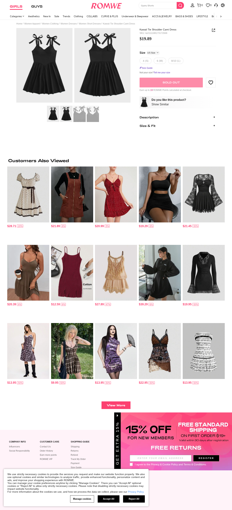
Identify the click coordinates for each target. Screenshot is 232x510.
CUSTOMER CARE (49, 442)
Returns (74, 451)
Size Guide (76, 467)
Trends (66, 16)
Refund (74, 455)
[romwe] (106, 5)
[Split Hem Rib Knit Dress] (72, 273)
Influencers (14, 446)
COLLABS (92, 16)
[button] (211, 82)
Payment (75, 463)
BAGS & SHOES (184, 16)
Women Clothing (50, 23)
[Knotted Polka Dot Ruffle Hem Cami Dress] (116, 194)
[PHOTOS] (73, 66)
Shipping (75, 446)
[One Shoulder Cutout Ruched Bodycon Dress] (160, 194)
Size (147, 52)
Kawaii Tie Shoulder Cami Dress (158, 29)
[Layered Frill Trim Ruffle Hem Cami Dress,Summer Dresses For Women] (28, 273)
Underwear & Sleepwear (135, 16)
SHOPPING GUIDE (80, 442)
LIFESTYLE (202, 16)
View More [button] (116, 405)
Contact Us (45, 446)
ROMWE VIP (46, 459)
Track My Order (78, 459)
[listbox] (192, 5)
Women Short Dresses (90, 23)
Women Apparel (32, 23)
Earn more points (48, 455)
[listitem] (28, 204)
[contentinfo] (11, 226)
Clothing (78, 16)
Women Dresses (69, 23)
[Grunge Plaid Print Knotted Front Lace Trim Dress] (72, 351)
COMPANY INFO (17, 442)
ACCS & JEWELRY (162, 16)
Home (19, 23)
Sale (56, 16)
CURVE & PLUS (109, 16)
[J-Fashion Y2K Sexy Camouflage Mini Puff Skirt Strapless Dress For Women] (204, 351)
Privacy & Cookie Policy (164, 464)
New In (47, 16)
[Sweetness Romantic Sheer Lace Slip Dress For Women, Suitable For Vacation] (116, 273)
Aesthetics (34, 16)
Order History (46, 451)
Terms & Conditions (195, 464)
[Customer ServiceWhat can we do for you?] (216, 5)
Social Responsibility (19, 451)
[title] (116, 160)
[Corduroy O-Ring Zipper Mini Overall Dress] (72, 194)
